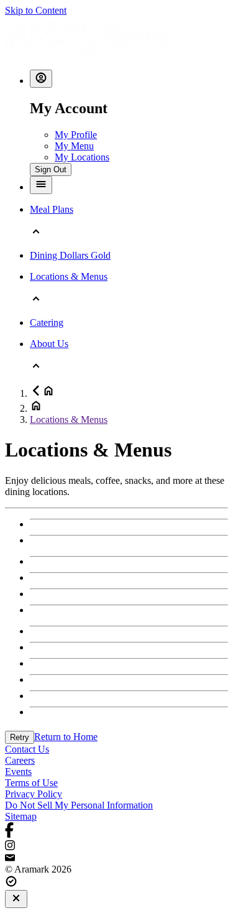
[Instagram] (116, 846)
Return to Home (66, 736)
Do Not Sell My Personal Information (79, 805)
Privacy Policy (33, 794)
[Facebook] (116, 831)
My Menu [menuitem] (74, 146)
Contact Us (27, 749)
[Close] (16, 899)
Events (18, 771)
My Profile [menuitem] (76, 134)
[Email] (116, 858)
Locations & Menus (68, 419)
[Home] (89, 54)
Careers (20, 760)
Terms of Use (31, 782)
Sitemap (21, 816)
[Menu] (41, 185)
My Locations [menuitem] (82, 157)
